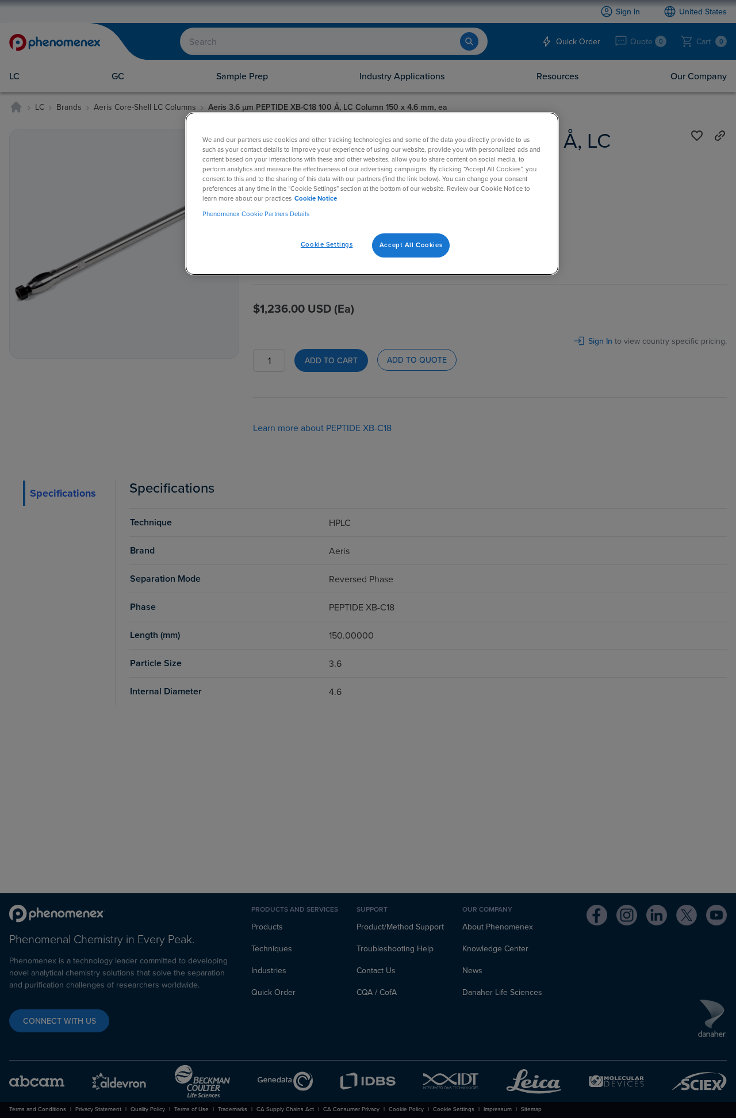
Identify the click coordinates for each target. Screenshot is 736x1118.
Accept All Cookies (410, 244)
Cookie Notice (315, 198)
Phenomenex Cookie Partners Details (255, 213)
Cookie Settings (327, 244)
